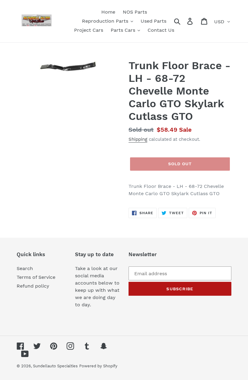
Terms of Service (36, 277)
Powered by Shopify (98, 366)
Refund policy (33, 286)
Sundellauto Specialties (55, 366)
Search (25, 268)
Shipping (138, 139)
